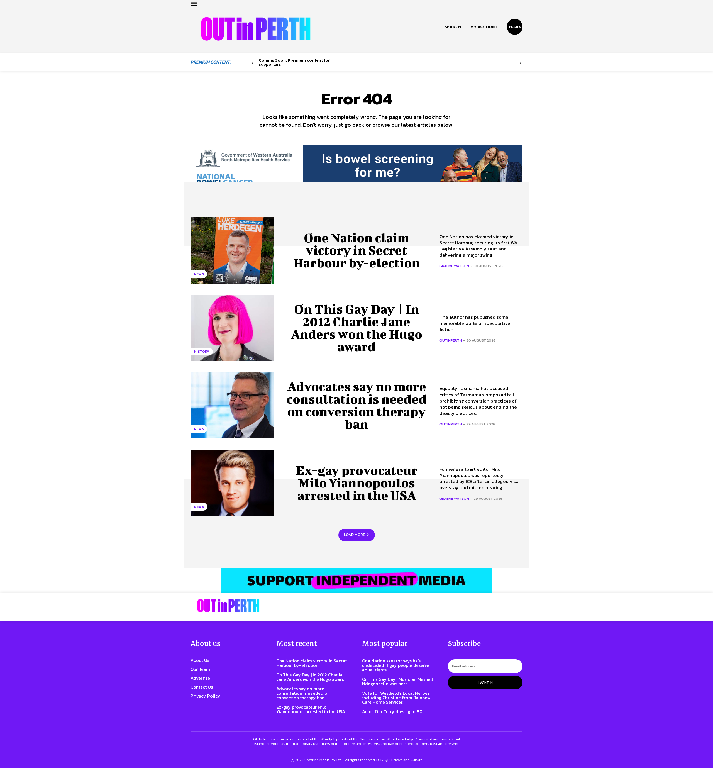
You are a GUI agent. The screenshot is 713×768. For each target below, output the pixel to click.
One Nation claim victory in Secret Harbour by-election (356, 250)
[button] (453, 26)
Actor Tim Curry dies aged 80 (392, 711)
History (201, 351)
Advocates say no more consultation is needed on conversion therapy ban (357, 405)
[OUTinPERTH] (256, 28)
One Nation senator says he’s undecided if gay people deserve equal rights (395, 665)
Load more (354, 535)
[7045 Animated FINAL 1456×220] (356, 170)
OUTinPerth (450, 340)
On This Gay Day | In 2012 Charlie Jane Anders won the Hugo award (356, 328)
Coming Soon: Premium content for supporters (294, 62)
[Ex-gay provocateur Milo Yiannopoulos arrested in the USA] (232, 483)
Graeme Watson (454, 266)
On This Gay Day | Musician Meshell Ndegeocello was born (397, 681)
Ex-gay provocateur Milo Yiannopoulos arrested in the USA (356, 483)
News (199, 274)
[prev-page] (252, 63)
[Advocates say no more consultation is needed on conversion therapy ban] (232, 405)
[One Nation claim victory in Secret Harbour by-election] (232, 250)
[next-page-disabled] (520, 63)
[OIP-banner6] (356, 580)
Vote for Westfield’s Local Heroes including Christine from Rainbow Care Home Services (396, 697)
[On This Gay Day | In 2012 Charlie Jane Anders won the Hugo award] (232, 328)
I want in (485, 682)
